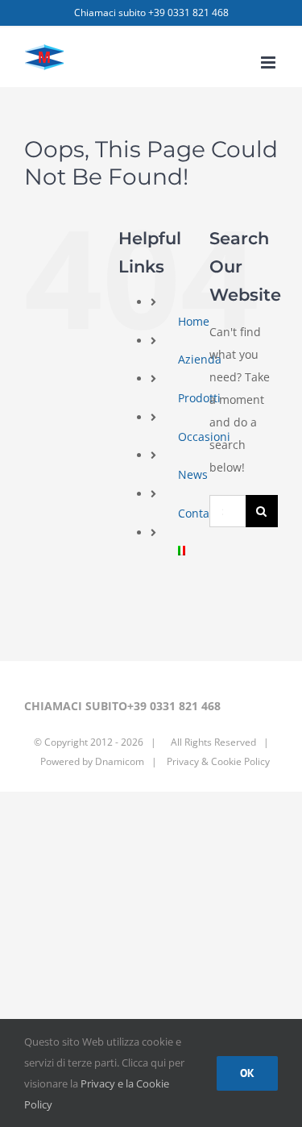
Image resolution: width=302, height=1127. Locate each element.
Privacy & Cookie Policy (217, 761)
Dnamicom (119, 761)
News (193, 474)
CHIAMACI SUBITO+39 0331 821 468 (122, 705)
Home (193, 321)
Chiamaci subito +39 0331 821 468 (151, 12)
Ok (247, 1073)
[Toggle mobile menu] (269, 62)
